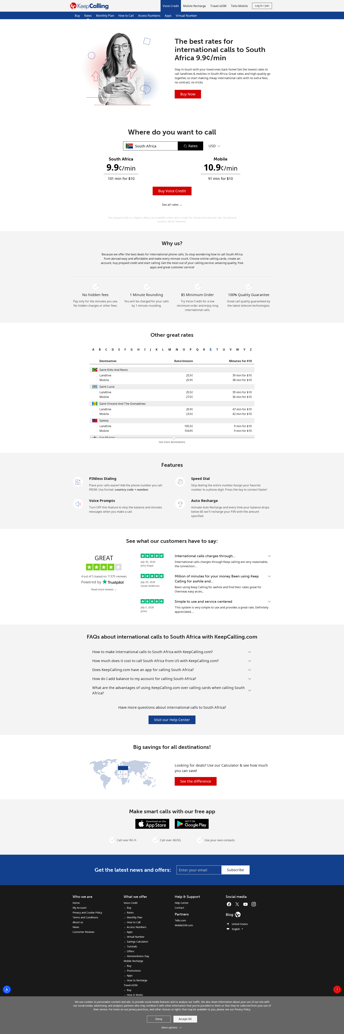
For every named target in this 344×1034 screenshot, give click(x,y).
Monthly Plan (105, 16)
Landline (105, 375)
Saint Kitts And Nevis (113, 370)
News (76, 927)
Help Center (181, 903)
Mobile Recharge (133, 961)
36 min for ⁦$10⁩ (242, 397)
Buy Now (187, 94)
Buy (77, 16)
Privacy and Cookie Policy (87, 912)
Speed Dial (200, 478)
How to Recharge (137, 980)
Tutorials (132, 946)
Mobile (104, 380)
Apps (168, 16)
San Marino (107, 438)
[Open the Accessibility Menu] (7, 989)
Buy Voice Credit (172, 190)
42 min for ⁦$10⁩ (242, 414)
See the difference (195, 781)
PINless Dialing (102, 478)
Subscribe (235, 869)
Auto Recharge (204, 500)
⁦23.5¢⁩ (189, 414)
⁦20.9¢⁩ (189, 409)
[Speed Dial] (180, 481)
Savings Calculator (137, 941)
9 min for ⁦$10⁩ (243, 426)
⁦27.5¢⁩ (189, 397)
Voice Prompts (102, 500)
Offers (130, 951)
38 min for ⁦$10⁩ (242, 380)
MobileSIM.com (184, 925)
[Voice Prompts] (78, 503)
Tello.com (180, 920)
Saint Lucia (106, 387)
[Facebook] (230, 904)
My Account (80, 907)
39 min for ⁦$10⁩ (242, 375)
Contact (179, 907)
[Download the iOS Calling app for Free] (152, 823)
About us (78, 922)
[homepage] (90, 6)
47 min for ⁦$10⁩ (242, 409)
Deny (158, 1019)
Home (76, 903)
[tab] (92, 349)
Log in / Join (262, 5)
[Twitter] (238, 904)
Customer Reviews (83, 932)
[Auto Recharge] (180, 503)
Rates (130, 912)
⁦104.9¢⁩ (188, 431)
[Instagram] (253, 904)
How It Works (135, 995)
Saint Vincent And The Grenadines (122, 404)
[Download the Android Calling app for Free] (192, 823)
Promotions (134, 970)
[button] (171, 6)
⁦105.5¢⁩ (188, 426)
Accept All (185, 1019)
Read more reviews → (104, 589)
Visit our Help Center (172, 719)
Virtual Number (186, 16)
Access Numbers (149, 16)
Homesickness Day (138, 956)
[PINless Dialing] (78, 481)
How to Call (126, 16)
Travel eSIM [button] (218, 6)
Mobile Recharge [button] (194, 6)
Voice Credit (131, 903)
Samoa (103, 420)
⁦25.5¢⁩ (189, 375)
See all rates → (172, 205)
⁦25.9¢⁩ (189, 380)
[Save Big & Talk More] (122, 774)
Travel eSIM (130, 985)
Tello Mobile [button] (239, 6)
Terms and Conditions (85, 917)
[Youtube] (246, 904)
